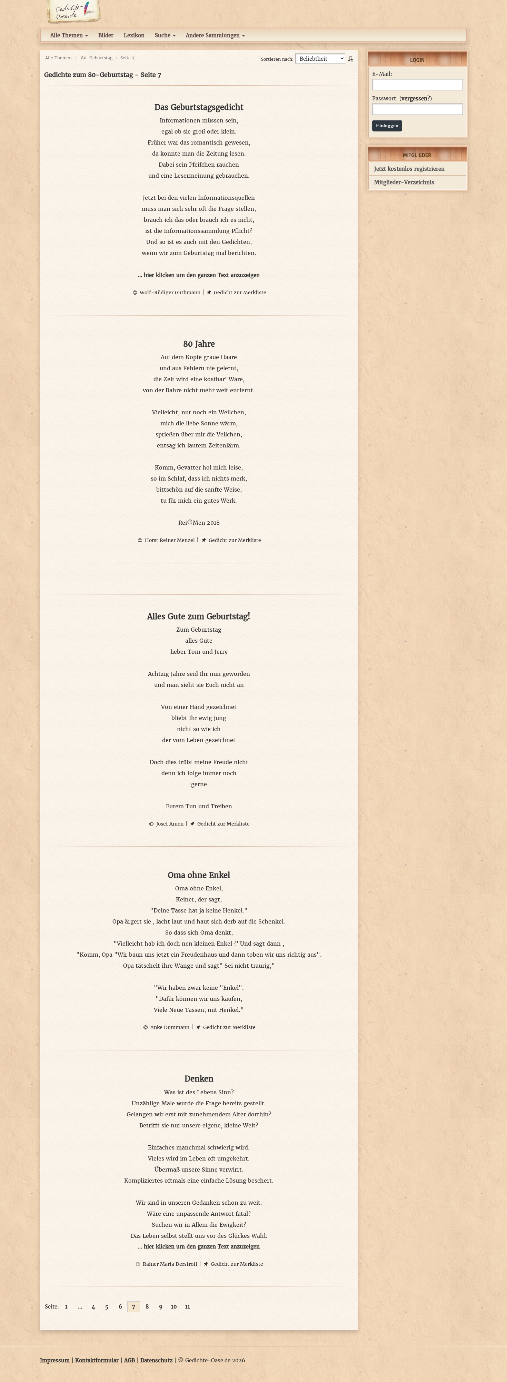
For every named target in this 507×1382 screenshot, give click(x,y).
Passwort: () (402, 99)
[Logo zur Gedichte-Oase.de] (73, 11)
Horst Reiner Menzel (169, 540)
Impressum (55, 1360)
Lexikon (134, 35)
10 (174, 1306)
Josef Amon (169, 824)
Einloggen (387, 125)
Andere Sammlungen (213, 35)
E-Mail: (382, 74)
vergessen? (415, 98)
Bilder (105, 35)
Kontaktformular (97, 1360)
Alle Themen (67, 35)
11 (187, 1306)
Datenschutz (156, 1360)
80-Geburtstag (96, 57)
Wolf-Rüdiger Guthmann (169, 292)
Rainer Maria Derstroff (169, 1264)
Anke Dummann (169, 1027)
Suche (163, 35)
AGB (129, 1360)
